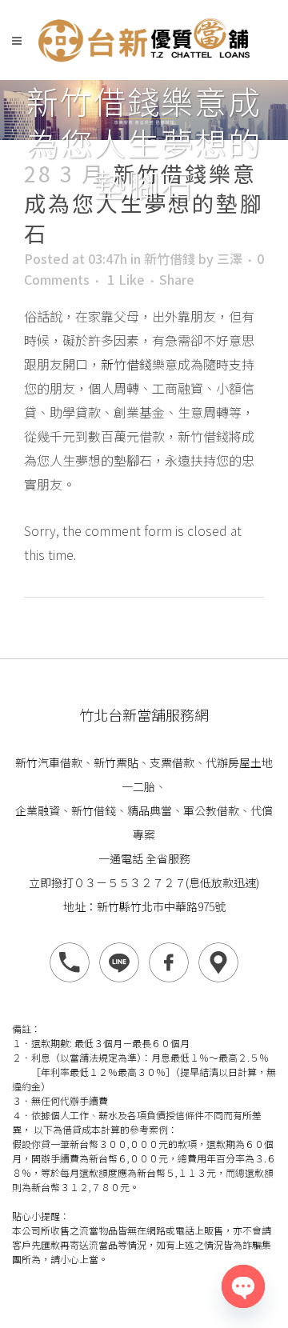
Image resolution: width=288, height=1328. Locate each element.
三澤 (229, 258)
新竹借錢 (169, 258)
